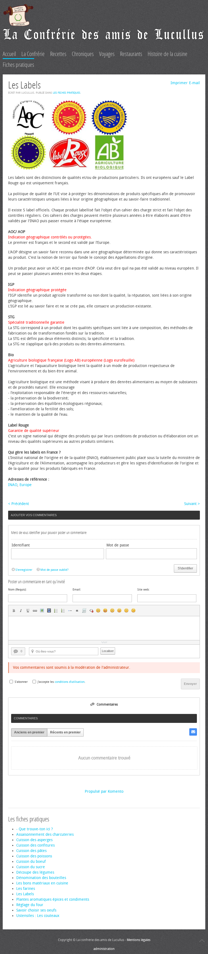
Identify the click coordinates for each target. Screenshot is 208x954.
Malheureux (126, 610)
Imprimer (179, 83)
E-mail (194, 83)
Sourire (98, 610)
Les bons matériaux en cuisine (42, 883)
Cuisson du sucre (30, 867)
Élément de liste (70, 610)
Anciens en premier (29, 732)
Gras (14, 610)
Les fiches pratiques (66, 92)
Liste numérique (63, 610)
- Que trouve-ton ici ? (34, 829)
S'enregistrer (23, 570)
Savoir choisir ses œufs (36, 910)
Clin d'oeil (133, 610)
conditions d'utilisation (69, 682)
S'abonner (21, 682)
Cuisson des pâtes (31, 850)
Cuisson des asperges (34, 840)
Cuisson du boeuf (31, 861)
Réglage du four (29, 905)
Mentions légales (138, 940)
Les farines (25, 888)
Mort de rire (105, 610)
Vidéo (49, 610)
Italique (21, 610)
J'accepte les (46, 682)
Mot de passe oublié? (54, 570)
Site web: (143, 589)
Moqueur (119, 610)
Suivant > (192, 503)
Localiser (108, 651)
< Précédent (18, 503)
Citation (77, 610)
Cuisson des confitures (35, 845)
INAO (12, 485)
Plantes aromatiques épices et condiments (52, 899)
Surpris (112, 610)
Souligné (28, 610)
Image (42, 610)
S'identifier (185, 568)
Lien (35, 610)
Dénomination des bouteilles (41, 878)
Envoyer (190, 684)
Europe (26, 485)
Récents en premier (65, 732)
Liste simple (56, 610)
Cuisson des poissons (34, 856)
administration (104, 949)
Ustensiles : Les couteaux (37, 915)
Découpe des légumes (35, 872)
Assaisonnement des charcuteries (45, 834)
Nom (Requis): (17, 589)
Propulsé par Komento (104, 791)
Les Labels (25, 894)
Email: (77, 589)
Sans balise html (91, 610)
